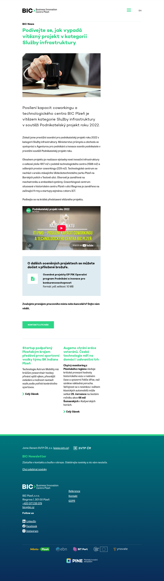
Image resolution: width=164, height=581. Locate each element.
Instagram (32, 531)
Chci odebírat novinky (34, 469)
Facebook (31, 526)
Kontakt (73, 496)
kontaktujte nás (38, 324)
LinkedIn (31, 521)
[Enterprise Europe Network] (101, 549)
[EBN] (62, 549)
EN (140, 10)
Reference (74, 491)
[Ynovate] (121, 549)
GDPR (72, 501)
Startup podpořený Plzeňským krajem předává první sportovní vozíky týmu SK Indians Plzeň (40, 355)
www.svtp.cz (61, 448)
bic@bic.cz (28, 507)
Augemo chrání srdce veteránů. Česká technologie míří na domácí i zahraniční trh (81, 353)
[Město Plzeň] (40, 549)
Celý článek (32, 394)
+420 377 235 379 (32, 503)
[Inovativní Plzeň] (82, 560)
